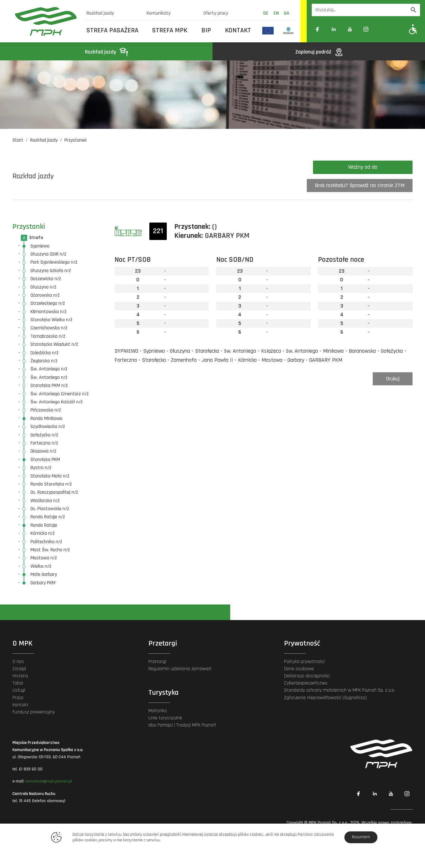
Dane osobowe (299, 668)
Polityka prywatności (304, 661)
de (266, 13)
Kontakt (238, 30)
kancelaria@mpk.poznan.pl (49, 781)
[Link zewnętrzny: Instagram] (365, 29)
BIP (206, 30)
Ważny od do (362, 167)
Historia (20, 676)
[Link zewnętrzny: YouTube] (349, 29)
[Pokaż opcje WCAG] (413, 29)
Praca (17, 697)
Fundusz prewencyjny (33, 712)
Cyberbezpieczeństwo (305, 683)
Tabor (18, 683)
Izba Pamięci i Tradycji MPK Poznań (182, 725)
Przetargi (157, 661)
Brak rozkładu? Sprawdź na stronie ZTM (359, 185)
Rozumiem (361, 837)
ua (286, 13)
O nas (18, 661)
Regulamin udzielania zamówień (180, 668)
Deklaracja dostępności (307, 676)
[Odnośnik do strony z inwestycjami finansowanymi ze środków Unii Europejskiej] (268, 30)
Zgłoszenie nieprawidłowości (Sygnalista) (325, 697)
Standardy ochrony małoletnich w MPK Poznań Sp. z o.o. (339, 690)
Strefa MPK (169, 30)
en (276, 13)
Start (17, 140)
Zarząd (19, 668)
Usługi (18, 690)
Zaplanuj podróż (314, 51)
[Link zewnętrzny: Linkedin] (333, 29)
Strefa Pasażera (112, 30)
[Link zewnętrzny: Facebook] (317, 29)
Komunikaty (158, 13)
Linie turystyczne (165, 718)
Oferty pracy (215, 13)
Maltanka (157, 711)
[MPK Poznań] (46, 21)
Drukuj (392, 378)
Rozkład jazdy (100, 13)
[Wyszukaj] (413, 10)
